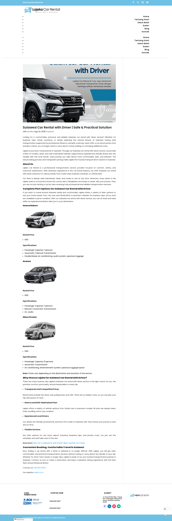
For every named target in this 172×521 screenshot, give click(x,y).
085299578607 (55, 501)
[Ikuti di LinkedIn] (109, 506)
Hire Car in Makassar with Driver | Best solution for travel (59, 443)
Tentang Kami (141, 19)
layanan (50, 131)
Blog (147, 28)
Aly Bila (30, 131)
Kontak (145, 31)
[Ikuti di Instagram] (143, 2)
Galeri (146, 25)
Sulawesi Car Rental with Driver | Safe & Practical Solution (67, 127)
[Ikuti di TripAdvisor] (147, 2)
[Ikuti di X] (138, 2)
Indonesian (20, 519)
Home (146, 16)
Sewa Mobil (143, 22)
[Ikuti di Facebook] (133, 2)
